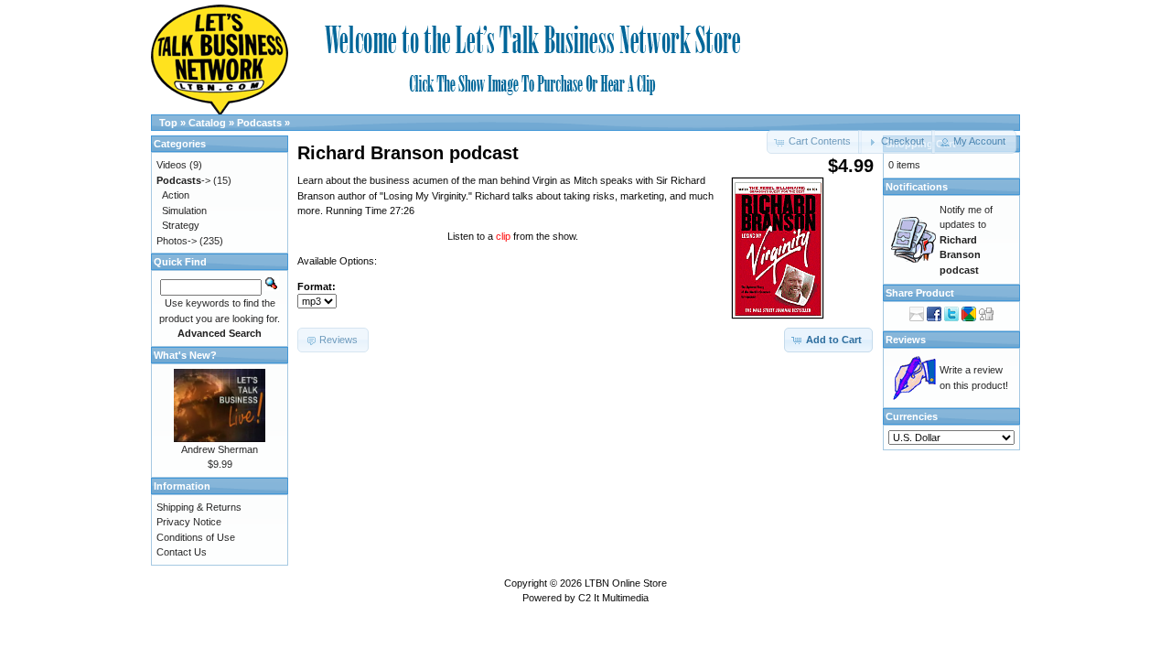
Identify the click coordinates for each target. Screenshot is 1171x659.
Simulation (184, 210)
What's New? (185, 355)
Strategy (180, 225)
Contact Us (181, 551)
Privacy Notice (188, 521)
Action (175, 194)
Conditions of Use (195, 537)
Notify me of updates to (966, 239)
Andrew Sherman (219, 449)
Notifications (917, 186)
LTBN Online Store (626, 583)
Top (168, 122)
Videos (171, 164)
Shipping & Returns (199, 507)
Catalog (207, 122)
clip (504, 236)
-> (183, 180)
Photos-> (176, 240)
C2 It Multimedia (613, 597)
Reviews (906, 339)
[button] (896, 142)
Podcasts (259, 122)
